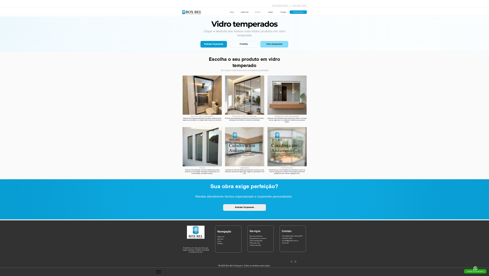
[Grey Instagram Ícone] (295, 261)
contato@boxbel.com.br (290, 241)
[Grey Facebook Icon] (291, 261)
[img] (245, 151)
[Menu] (158, 272)
